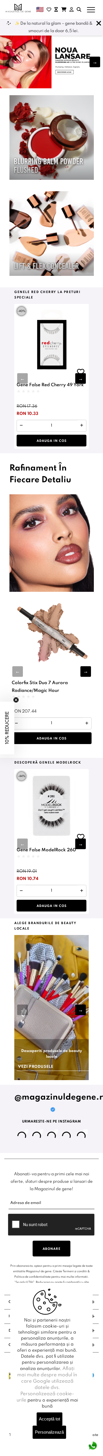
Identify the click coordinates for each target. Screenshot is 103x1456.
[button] (95, 61)
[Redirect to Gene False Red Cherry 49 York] (51, 341)
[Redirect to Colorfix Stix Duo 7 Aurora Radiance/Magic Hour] (51, 634)
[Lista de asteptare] (56, 9)
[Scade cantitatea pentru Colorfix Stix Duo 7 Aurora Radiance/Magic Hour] (16, 724)
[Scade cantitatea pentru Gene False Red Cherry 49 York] (21, 426)
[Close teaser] (16, 700)
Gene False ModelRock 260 (46, 850)
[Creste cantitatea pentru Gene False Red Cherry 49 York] (81, 426)
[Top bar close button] (99, 23)
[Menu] (91, 9)
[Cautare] (79, 9)
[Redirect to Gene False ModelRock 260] (51, 806)
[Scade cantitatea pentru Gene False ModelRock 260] (21, 891)
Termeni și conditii (75, 1271)
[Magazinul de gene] (18, 8)
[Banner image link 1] (51, 62)
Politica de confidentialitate (32, 1276)
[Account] (72, 9)
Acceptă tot (49, 1418)
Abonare (52, 1249)
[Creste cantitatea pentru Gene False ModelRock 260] (81, 891)
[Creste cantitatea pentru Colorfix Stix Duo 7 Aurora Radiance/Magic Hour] (86, 724)
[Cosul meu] (63, 9)
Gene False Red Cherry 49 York (50, 385)
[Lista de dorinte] (49, 9)
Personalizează (49, 1432)
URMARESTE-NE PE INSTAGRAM (51, 1121)
